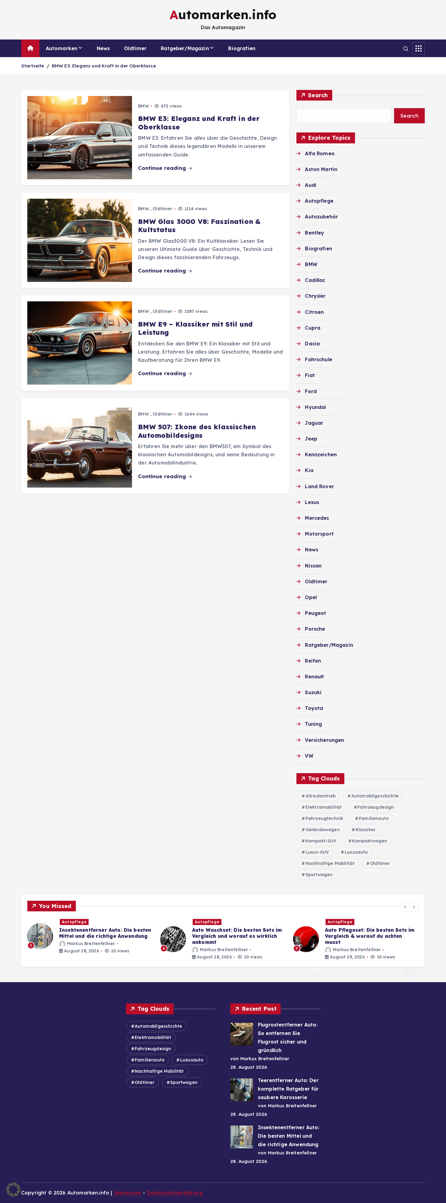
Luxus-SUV (317, 852)
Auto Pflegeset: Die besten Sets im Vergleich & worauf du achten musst (237, 936)
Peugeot (315, 613)
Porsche (315, 629)
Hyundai (315, 407)
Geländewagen (323, 829)
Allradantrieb (321, 796)
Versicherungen (324, 740)
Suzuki (313, 692)
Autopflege (319, 201)
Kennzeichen (321, 454)
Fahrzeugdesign (375, 807)
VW (309, 756)
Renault (314, 676)
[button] (405, 906)
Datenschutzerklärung (175, 1193)
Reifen (313, 661)
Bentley (314, 233)
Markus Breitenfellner (91, 949)
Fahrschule (318, 359)
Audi (310, 185)
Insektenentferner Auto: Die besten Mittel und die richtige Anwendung (288, 1135)
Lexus (312, 502)
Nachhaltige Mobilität (330, 863)
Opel (311, 597)
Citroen (314, 312)
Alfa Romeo (320, 153)
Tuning (313, 724)
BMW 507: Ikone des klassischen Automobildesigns (197, 431)
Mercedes (317, 518)
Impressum (127, 1193)
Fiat (310, 375)
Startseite (32, 66)
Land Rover (319, 486)
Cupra (312, 328)
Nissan (313, 566)
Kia (309, 470)
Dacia (312, 344)
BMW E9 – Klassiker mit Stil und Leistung (195, 328)
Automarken (62, 48)
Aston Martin (321, 169)
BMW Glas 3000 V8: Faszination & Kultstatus (199, 225)
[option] (90, 939)
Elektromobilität (324, 807)
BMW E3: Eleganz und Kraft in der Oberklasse (104, 66)
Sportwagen (319, 874)
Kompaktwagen (369, 841)
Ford (311, 391)
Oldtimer (135, 48)
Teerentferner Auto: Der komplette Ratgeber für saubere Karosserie (288, 1088)
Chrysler (315, 296)
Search (318, 95)
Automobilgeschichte (375, 796)
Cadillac (315, 280)
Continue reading (163, 168)
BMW (143, 106)
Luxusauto (356, 852)
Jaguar (314, 423)
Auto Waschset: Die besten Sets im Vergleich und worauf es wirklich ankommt (104, 936)
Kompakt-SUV (321, 841)
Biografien (241, 48)
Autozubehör (321, 217)
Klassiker (366, 829)
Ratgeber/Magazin (185, 48)
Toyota (314, 708)
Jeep (311, 439)
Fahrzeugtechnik (324, 818)
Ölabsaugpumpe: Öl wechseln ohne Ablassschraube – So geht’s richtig (370, 933)
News (103, 48)
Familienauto (374, 818)
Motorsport (319, 534)
